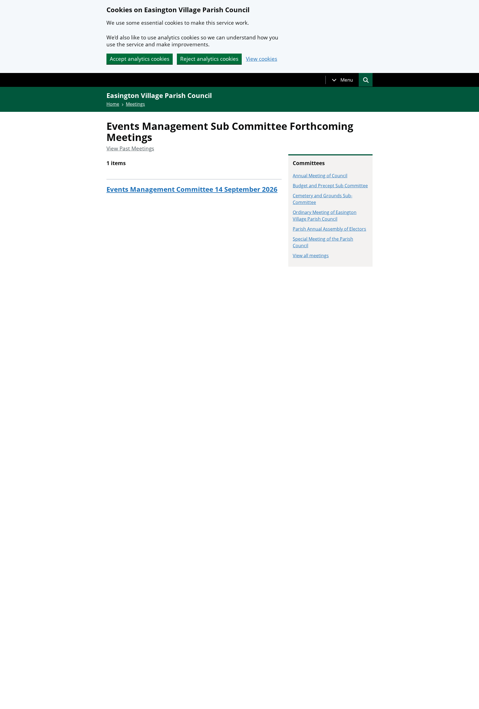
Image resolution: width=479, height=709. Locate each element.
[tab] (342, 80)
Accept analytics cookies (139, 58)
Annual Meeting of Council (320, 176)
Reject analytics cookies (209, 58)
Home (112, 104)
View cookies (261, 59)
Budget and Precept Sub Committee (330, 186)
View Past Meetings (130, 148)
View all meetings (311, 256)
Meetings (135, 104)
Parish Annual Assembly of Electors (329, 229)
